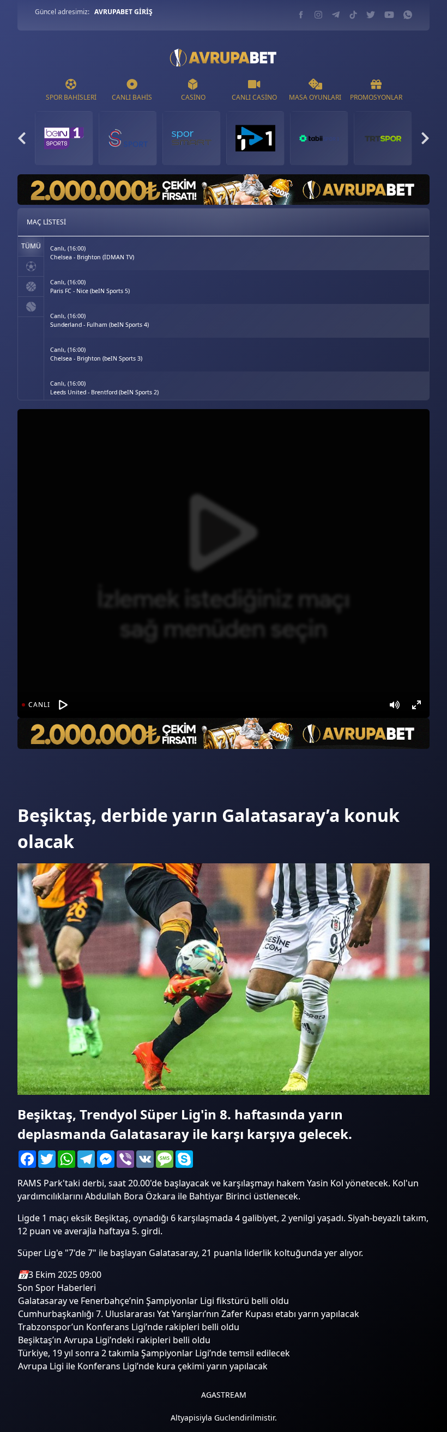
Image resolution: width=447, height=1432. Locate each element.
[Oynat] (63, 705)
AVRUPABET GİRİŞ (123, 11)
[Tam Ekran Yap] (416, 705)
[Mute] (394, 705)
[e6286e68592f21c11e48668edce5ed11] (36, 787)
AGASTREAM (223, 1395)
